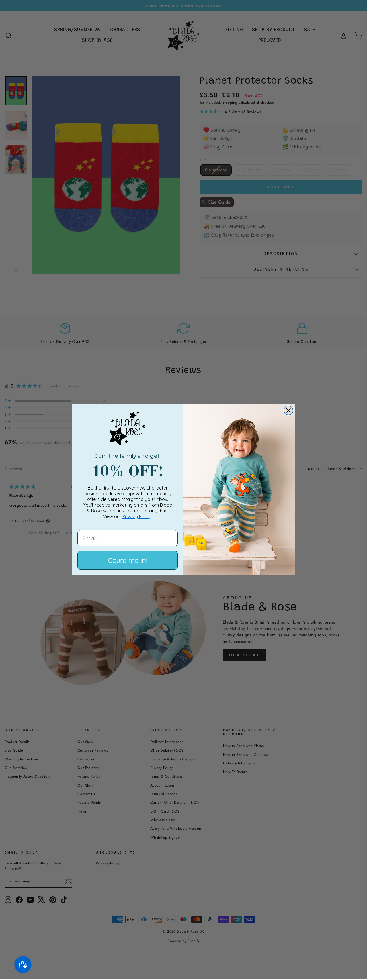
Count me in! (127, 560)
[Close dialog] (288, 410)
